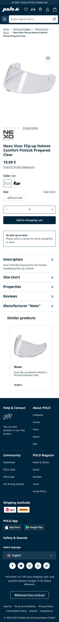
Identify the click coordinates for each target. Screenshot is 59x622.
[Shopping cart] (54, 9)
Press (36, 429)
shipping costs (41, 576)
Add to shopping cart (29, 220)
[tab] (28, 263)
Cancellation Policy (16, 610)
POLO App (8, 476)
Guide (36, 469)
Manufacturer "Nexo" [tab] (21, 305)
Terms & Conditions (25, 606)
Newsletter (9, 462)
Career (36, 422)
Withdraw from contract (29, 595)
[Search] (54, 19)
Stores (36, 436)
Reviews (37, 476)
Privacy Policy (46, 606)
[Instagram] (29, 565)
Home (6, 29)
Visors (6, 32)
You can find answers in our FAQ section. (14, 430)
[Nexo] (9, 135)
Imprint (7, 606)
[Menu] (4, 19)
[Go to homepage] (11, 9)
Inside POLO (39, 491)
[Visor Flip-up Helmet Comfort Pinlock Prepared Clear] (29, 78)
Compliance (46, 610)
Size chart (50, 192)
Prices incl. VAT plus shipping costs (19, 167)
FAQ (35, 443)
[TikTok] (46, 565)
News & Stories (41, 462)
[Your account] (47, 9)
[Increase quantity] (52, 209)
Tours (36, 484)
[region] (29, 87)
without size (14, 198)
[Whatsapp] (38, 565)
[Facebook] (12, 565)
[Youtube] (21, 565)
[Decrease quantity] (6, 209)
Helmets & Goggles (22, 29)
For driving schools (13, 484)
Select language (12, 547)
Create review (30, 128)
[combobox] (29, 19)
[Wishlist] (26, 9)
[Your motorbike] (33, 9)
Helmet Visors (41, 29)
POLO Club (9, 469)
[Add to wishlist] (48, 58)
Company (38, 414)
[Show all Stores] (40, 9)
